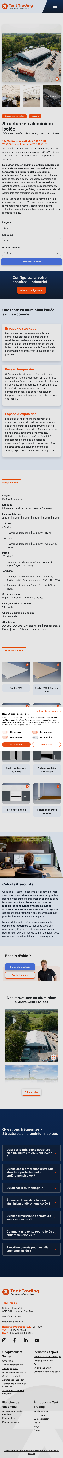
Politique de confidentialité (48, 711)
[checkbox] (5, 732)
